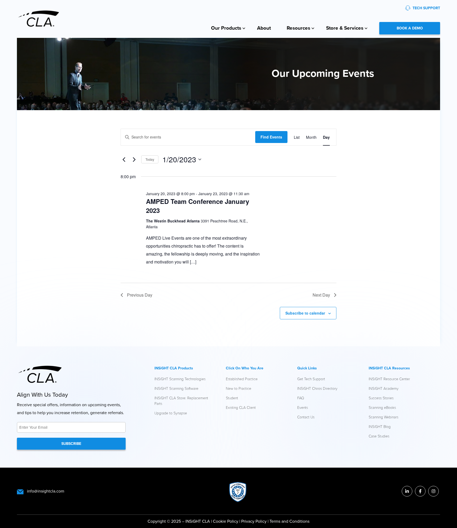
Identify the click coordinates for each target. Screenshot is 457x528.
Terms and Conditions (289, 521)
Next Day (321, 295)
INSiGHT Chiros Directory (317, 388)
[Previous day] (124, 159)
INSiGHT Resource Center (389, 378)
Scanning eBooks (382, 407)
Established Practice (242, 378)
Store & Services (344, 28)
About (264, 28)
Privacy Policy (254, 521)
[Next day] (134, 159)
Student (232, 397)
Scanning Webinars (383, 416)
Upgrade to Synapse (170, 412)
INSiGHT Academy (384, 388)
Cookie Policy (225, 521)
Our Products (226, 28)
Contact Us (305, 416)
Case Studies (379, 435)
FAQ (300, 397)
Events (302, 407)
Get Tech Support (311, 378)
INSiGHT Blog (380, 426)
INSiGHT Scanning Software (176, 388)
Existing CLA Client (241, 407)
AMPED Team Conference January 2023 (197, 206)
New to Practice (238, 388)
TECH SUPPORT (426, 8)
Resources (298, 28)
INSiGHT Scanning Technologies (179, 378)
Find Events (271, 137)
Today (149, 159)
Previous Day (139, 295)
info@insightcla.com (45, 491)
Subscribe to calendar (305, 313)
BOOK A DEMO (410, 28)
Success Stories (381, 397)
